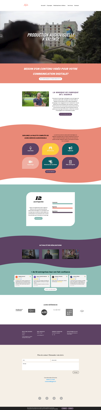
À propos (49, 5)
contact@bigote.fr (50, 381)
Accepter (64, 408)
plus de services (50, 171)
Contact (76, 5)
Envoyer (76, 372)
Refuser (70, 408)
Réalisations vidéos (59, 5)
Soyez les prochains (50, 289)
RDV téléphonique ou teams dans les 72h (50, 78)
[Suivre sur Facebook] (39, 398)
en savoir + (38, 218)
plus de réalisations (65, 114)
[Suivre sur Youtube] (54, 398)
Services (70, 5)
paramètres (56, 408)
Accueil (43, 5)
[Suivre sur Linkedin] (61, 398)
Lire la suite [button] (18, 285)
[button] (86, 281)
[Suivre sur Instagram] (46, 398)
